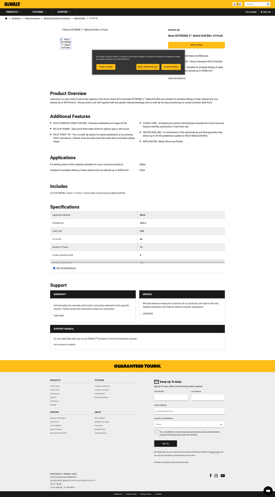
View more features (176, 78)
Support (63, 12)
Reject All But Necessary (148, 67)
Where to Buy (196, 45)
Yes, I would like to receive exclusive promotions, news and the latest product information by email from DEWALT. (190, 433)
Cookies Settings (106, 67)
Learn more (59, 315)
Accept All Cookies (171, 67)
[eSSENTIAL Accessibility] (237, 4)
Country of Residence (163, 418)
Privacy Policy (214, 452)
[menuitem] (13, 12)
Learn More (148, 313)
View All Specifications (66, 268)
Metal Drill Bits (79, 18)
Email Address (160, 405)
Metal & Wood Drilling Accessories (57, 18)
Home (6, 18)
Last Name (196, 391)
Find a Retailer (251, 12)
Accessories (16, 18)
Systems (38, 12)
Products (12, 12)
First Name (159, 391)
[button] (211, 475)
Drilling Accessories (32, 18)
